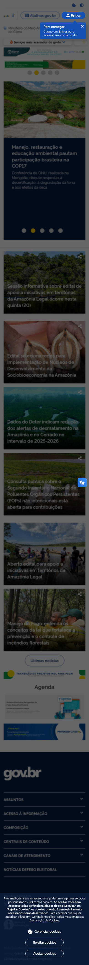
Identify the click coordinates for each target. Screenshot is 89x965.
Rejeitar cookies (44, 942)
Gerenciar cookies (47, 931)
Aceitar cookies (44, 953)
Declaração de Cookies (44, 920)
